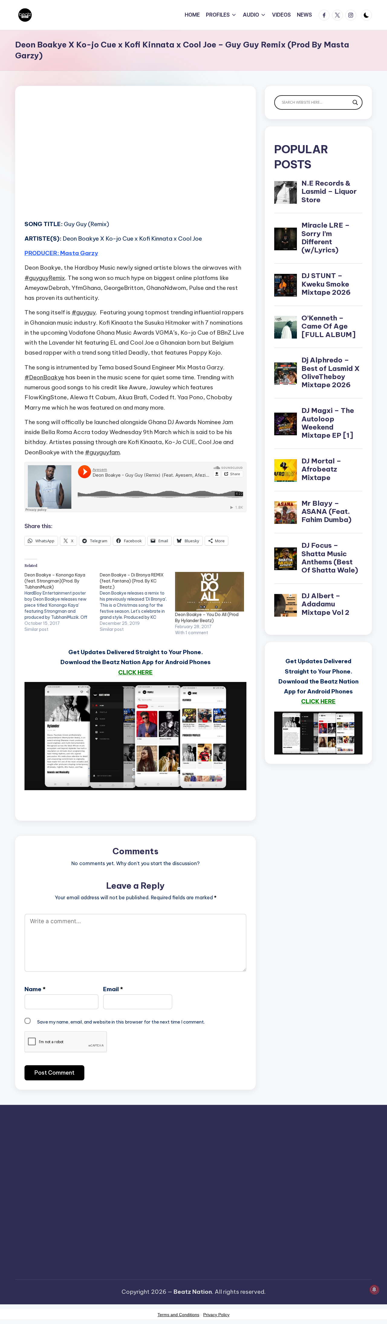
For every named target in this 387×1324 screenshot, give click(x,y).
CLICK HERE (135, 672)
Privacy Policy (216, 1314)
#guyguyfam (102, 452)
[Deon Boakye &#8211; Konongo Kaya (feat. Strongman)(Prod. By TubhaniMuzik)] (62, 602)
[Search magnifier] (355, 102)
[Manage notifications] (374, 1289)
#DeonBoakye (44, 377)
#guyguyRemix (44, 277)
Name (35, 989)
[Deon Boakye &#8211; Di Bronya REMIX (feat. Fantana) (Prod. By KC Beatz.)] (137, 602)
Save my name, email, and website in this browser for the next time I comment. (121, 1022)
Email (113, 989)
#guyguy (84, 312)
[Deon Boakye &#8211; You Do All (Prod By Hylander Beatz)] (209, 592)
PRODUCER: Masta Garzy (61, 253)
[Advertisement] (135, 162)
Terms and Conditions (178, 1314)
